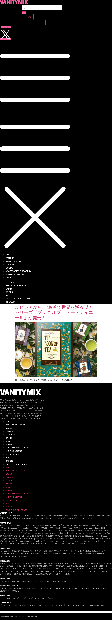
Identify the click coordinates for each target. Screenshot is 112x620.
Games (8, 438)
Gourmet (10, 445)
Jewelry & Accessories (16, 448)
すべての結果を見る (33, 22)
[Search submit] (24, 12)
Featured (10, 435)
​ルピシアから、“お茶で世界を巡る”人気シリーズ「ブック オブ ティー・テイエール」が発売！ (54, 312)
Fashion (9, 431)
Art (7, 422)
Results (27, 16)
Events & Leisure (13, 451)
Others (9, 461)
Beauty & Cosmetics (15, 425)
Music (8, 458)
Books (8, 428)
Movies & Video (12, 454)
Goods (8, 441)
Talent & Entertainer (16, 464)
